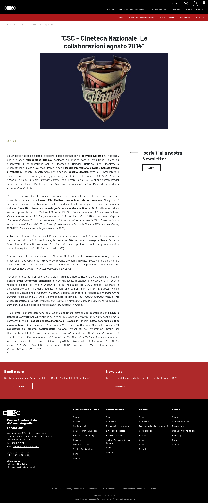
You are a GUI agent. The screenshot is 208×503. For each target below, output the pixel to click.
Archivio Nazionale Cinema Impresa (118, 441)
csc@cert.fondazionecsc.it (26, 446)
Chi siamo (109, 9)
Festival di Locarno (91, 155)
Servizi (161, 17)
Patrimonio (111, 421)
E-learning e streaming (83, 435)
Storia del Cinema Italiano (183, 430)
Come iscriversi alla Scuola (85, 430)
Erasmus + (78, 440)
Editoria (188, 9)
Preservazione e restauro (117, 426)
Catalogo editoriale (180, 421)
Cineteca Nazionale (157, 9)
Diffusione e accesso (115, 430)
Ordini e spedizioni (110, 489)
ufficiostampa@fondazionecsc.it (21, 467)
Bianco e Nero (178, 426)
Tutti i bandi (18, 386)
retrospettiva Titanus (39, 159)
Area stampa (184, 17)
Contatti (200, 9)
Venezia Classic (77, 171)
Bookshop (143, 435)
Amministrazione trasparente (140, 17)
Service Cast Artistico (83, 449)
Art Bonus (199, 17)
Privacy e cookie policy (75, 489)
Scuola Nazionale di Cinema (131, 9)
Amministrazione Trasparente (133, 489)
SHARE (13, 141)
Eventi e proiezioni (114, 435)
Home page (57, 489)
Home (120, 17)
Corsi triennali (79, 426)
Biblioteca (175, 9)
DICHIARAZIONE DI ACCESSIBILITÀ (104, 495)
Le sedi (76, 421)
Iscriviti (151, 167)
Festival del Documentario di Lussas (52, 320)
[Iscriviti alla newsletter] (186, 3)
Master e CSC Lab (81, 444)
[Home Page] (10, 8)
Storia (76, 417)
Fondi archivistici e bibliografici (153, 426)
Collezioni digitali (147, 430)
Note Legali (93, 489)
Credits (153, 489)
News (171, 17)
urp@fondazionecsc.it (127, 499)
